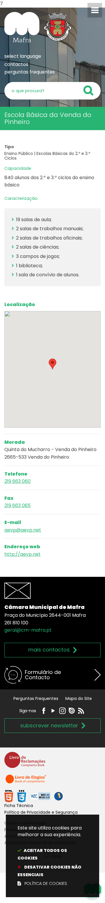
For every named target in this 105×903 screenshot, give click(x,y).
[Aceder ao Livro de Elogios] (26, 781)
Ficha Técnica (18, 805)
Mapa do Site (78, 698)
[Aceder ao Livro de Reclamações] (24, 762)
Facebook (43, 710)
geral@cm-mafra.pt (28, 630)
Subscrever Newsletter (49, 725)
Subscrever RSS (81, 710)
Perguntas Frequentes (35, 698)
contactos (16, 64)
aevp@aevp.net (22, 530)
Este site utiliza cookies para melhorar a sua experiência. (50, 855)
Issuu (71, 710)
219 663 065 (17, 505)
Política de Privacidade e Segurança (41, 812)
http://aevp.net (22, 554)
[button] (52, 364)
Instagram (62, 710)
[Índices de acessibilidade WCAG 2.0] (33, 796)
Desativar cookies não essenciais (49, 871)
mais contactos (49, 649)
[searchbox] (52, 90)
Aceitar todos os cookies (42, 854)
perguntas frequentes (29, 72)
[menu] (95, 10)
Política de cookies (45, 883)
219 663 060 (17, 481)
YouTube (53, 710)
